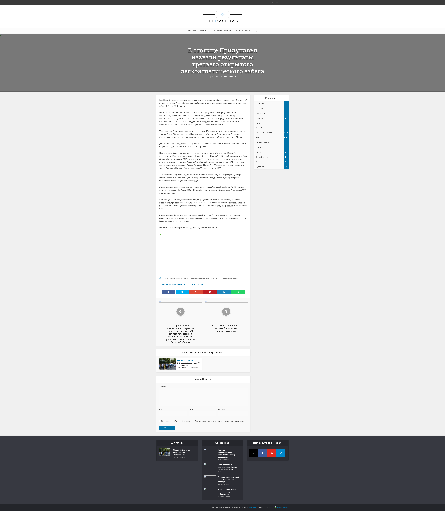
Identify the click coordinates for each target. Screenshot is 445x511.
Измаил (164, 284)
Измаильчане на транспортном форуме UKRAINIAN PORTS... (227, 467)
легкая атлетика (177, 284)
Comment (163, 386)
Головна (192, 30)
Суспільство (188, 360)
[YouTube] (271, 453)
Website (221, 409)
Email (192, 409)
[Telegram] (280, 453)
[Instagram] (253, 453)
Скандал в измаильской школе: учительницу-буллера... (228, 479)
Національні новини (221, 30)
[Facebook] (262, 453)
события (191, 284)
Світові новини (243, 30)
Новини (180, 360)
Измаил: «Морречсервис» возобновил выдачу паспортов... (226, 453)
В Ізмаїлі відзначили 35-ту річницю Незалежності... (182, 452)
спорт (200, 284)
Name (162, 409)
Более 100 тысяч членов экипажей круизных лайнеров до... (228, 491)
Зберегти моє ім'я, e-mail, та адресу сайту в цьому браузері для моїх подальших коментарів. (203, 421)
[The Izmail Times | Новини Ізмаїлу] (222, 20)
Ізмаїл (202, 30)
